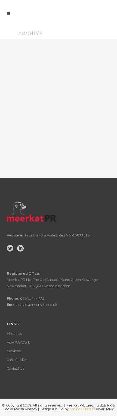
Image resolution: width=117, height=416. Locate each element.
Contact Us (15, 368)
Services (13, 351)
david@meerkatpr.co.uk (37, 305)
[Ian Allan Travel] (58, 88)
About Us (14, 334)
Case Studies (17, 360)
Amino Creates (81, 409)
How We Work (18, 342)
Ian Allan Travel (44, 143)
